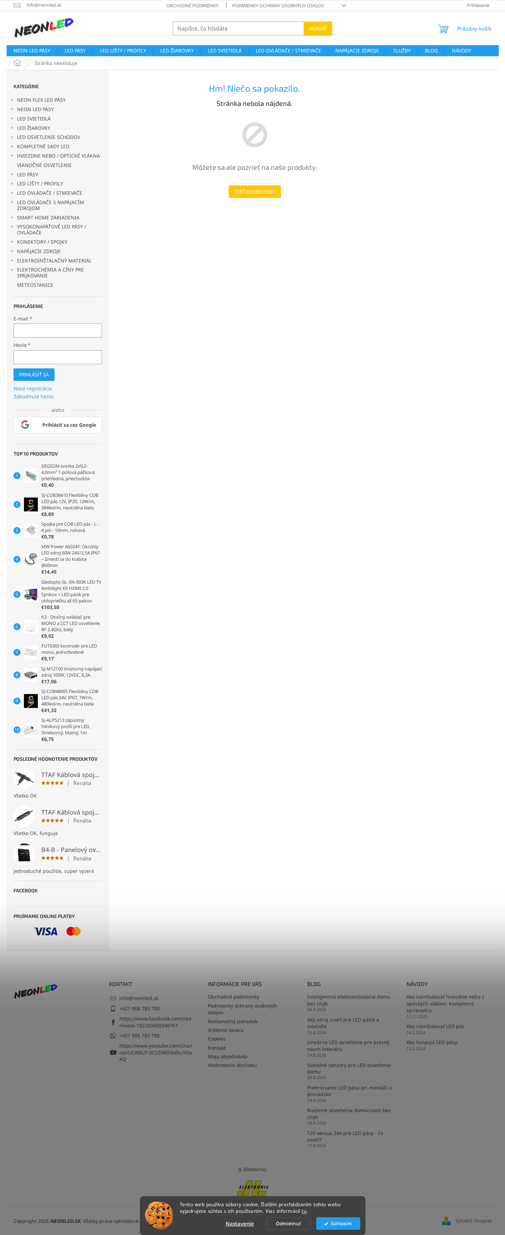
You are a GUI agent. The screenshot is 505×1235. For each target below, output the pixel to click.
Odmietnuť (288, 1223)
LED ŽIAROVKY (33, 128)
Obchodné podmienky (192, 5)
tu (304, 1211)
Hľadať (318, 28)
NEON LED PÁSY (35, 109)
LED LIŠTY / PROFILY (40, 183)
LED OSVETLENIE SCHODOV (48, 137)
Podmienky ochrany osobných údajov (278, 5)
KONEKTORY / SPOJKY (42, 242)
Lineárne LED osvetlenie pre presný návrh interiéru (348, 1045)
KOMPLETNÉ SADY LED (43, 146)
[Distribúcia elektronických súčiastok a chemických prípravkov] (252, 1187)
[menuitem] (32, 50)
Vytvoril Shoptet (473, 1220)
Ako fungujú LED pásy (431, 1042)
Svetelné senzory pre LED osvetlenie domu (349, 1068)
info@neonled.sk (138, 998)
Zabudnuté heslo (33, 396)
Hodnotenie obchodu (232, 1065)
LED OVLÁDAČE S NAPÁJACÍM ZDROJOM (50, 205)
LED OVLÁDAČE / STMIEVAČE (49, 193)
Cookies (217, 1038)
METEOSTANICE (35, 285)
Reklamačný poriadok (233, 1021)
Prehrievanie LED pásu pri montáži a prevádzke (349, 1091)
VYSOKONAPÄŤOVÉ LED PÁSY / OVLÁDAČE (51, 229)
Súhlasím (341, 1223)
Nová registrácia (33, 388)
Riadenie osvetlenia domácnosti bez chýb (349, 1113)
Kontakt (217, 1047)
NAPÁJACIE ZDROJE (39, 251)
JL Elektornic (252, 1169)
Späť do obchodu (254, 191)
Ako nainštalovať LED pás (435, 1026)
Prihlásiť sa (34, 374)
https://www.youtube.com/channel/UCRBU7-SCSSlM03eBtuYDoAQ (155, 1052)
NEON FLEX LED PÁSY (41, 100)
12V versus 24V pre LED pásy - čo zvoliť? (345, 1136)
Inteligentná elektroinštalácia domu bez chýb (348, 1000)
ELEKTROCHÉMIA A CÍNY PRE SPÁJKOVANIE (50, 272)
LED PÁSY (27, 174)
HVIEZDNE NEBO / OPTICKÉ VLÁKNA (58, 155)
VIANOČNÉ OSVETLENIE (44, 165)
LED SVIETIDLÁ (34, 118)
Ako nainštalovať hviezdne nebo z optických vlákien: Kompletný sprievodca (445, 1003)
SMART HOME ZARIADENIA (48, 217)
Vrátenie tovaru (226, 1030)
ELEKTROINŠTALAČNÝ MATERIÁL (54, 260)
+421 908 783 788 (139, 1008)
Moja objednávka (227, 1056)
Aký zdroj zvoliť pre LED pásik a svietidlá (343, 1022)
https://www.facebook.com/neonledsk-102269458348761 (155, 1021)
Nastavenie (240, 1223)
